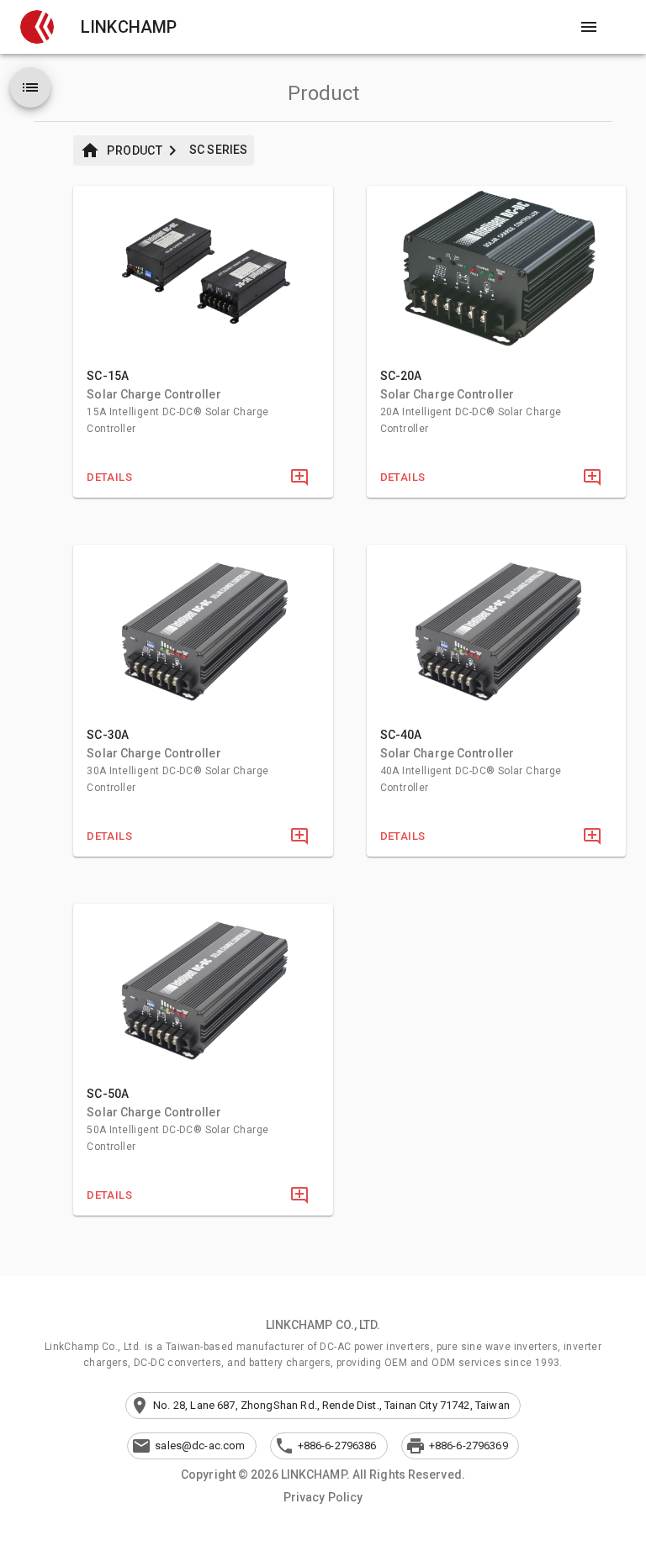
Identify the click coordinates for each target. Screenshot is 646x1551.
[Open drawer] (589, 27)
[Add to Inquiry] (299, 477)
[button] (37, 27)
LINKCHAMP (129, 27)
